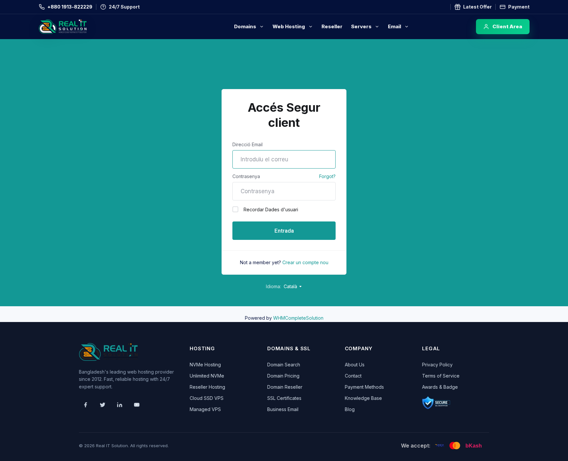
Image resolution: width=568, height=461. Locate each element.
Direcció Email (247, 144)
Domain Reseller (284, 387)
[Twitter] (102, 404)
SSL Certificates (284, 398)
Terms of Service (441, 376)
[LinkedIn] (119, 404)
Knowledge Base (363, 398)
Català (291, 286)
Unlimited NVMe (207, 376)
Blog (350, 409)
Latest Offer (477, 7)
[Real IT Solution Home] (76, 26)
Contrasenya (246, 176)
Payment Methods (364, 387)
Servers (361, 26)
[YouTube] (136, 404)
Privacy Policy (437, 364)
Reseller (332, 26)
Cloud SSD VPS (207, 398)
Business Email (282, 409)
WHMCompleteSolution (298, 318)
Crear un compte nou (305, 262)
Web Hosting (288, 26)
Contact (353, 376)
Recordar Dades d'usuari (271, 209)
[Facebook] (85, 404)
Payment (519, 7)
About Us (355, 364)
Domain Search (283, 364)
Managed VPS (205, 409)
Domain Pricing (283, 376)
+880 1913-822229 (69, 7)
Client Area (507, 26)
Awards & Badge (440, 387)
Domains (245, 26)
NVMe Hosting (205, 364)
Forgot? (327, 176)
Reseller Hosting (207, 387)
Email (394, 26)
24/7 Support (124, 7)
